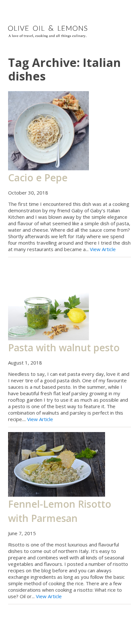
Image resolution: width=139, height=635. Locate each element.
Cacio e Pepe (38, 177)
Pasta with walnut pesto (64, 347)
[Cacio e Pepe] (48, 130)
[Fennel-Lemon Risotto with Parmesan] (56, 463)
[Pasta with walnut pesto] (48, 300)
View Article (103, 249)
